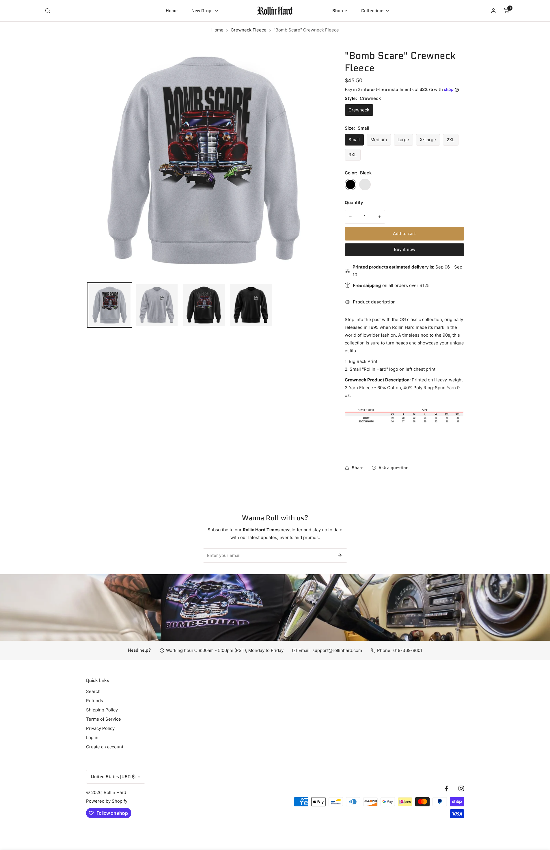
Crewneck (358, 110)
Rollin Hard (115, 792)
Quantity (354, 202)
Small (354, 139)
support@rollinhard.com (337, 650)
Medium (378, 139)
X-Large (428, 139)
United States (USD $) (113, 776)
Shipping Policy (102, 710)
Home (217, 30)
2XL (450, 139)
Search (93, 691)
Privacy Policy (100, 728)
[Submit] (340, 555)
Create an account (104, 747)
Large (403, 139)
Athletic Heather (365, 184)
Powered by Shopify (106, 801)
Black (350, 184)
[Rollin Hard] (275, 10)
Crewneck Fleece (248, 30)
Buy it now (404, 249)
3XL (352, 154)
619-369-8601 (407, 650)
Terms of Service (103, 719)
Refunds (94, 700)
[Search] (47, 10)
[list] (204, 160)
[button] (204, 11)
